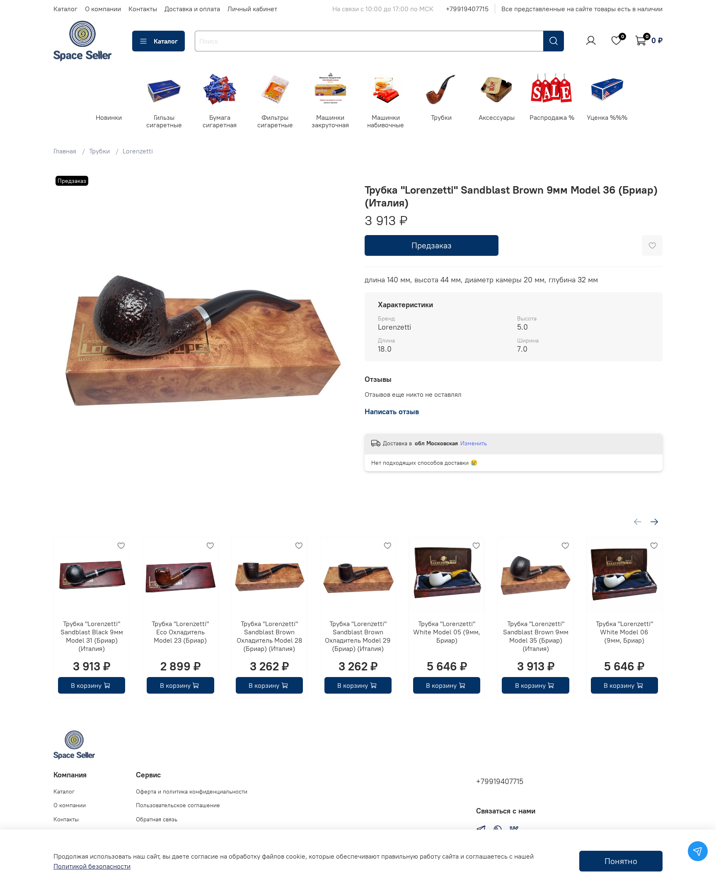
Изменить (473, 443)
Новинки (109, 117)
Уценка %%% (607, 117)
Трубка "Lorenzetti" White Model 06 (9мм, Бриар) (624, 632)
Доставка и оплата (192, 9)
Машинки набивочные (385, 121)
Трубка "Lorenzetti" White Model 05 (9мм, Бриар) (446, 632)
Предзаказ (431, 245)
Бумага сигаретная (220, 121)
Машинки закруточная (330, 121)
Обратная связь (156, 819)
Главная (64, 151)
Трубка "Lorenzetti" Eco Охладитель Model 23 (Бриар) (180, 632)
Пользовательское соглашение (178, 805)
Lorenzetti (138, 151)
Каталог (65, 9)
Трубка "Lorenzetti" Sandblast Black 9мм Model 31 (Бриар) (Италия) (91, 636)
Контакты (142, 9)
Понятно (621, 861)
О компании (103, 9)
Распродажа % (552, 117)
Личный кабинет (252, 9)
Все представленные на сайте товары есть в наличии (582, 9)
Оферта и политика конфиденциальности (191, 791)
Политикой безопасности (92, 866)
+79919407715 (467, 9)
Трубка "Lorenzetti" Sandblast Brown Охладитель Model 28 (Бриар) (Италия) (269, 636)
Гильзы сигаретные (164, 121)
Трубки (441, 117)
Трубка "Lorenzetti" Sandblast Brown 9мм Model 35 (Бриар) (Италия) (535, 636)
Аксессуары (497, 117)
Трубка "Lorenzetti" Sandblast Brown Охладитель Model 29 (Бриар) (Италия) (358, 636)
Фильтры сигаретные (275, 121)
